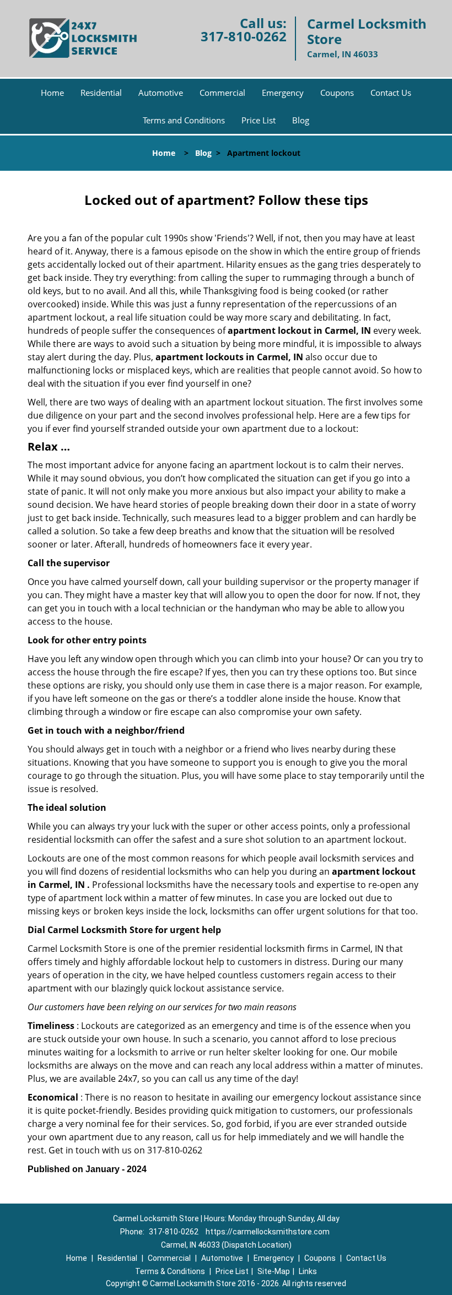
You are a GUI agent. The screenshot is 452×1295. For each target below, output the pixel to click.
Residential (101, 92)
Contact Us (390, 92)
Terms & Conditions (170, 1271)
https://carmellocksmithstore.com (268, 1231)
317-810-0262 (244, 36)
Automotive (160, 92)
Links (308, 1271)
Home (52, 92)
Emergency (283, 92)
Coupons (337, 92)
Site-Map (273, 1271)
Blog (300, 120)
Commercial (222, 92)
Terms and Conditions (184, 120)
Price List (258, 120)
